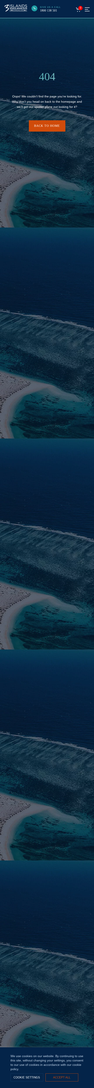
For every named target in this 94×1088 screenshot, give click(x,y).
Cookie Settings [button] (27, 1077)
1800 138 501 (48, 10)
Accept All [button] (61, 1077)
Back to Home (47, 125)
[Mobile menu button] (87, 9)
